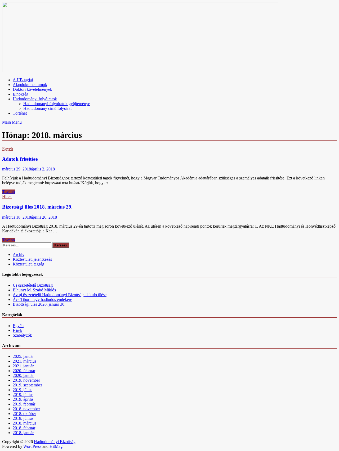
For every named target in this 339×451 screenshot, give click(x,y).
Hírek (7, 196)
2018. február (24, 428)
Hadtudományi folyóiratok (35, 99)
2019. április (23, 399)
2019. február (24, 404)
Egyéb (7, 148)
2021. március (24, 361)
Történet (20, 113)
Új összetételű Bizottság (33, 285)
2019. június (23, 394)
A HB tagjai (23, 80)
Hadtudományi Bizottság (54, 441)
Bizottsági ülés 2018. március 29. (37, 207)
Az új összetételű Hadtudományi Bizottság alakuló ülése (59, 294)
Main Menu (12, 122)
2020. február (24, 370)
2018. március (24, 423)
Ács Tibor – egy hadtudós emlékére (42, 299)
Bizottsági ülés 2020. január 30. (39, 304)
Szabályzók (22, 335)
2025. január (23, 356)
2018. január (23, 432)
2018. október (24, 413)
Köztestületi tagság (28, 264)
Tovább (8, 192)
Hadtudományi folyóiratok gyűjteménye (56, 103)
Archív (18, 254)
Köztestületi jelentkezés (32, 259)
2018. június (23, 418)
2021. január (23, 366)
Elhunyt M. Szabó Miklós (34, 290)
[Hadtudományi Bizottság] (140, 71)
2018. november (26, 409)
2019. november (26, 380)
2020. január (23, 375)
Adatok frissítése (20, 159)
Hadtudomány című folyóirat (47, 108)
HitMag (56, 446)
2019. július (22, 389)
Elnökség (20, 94)
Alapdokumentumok (30, 84)
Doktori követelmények (32, 89)
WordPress (32, 446)
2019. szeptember (27, 385)
